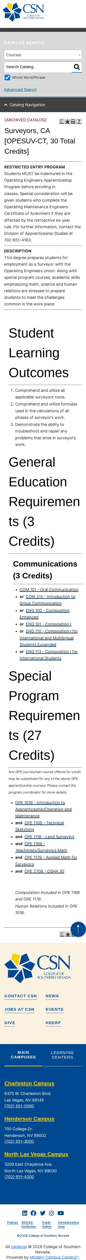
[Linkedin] (24, 1213)
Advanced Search (20, 89)
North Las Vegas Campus (36, 1154)
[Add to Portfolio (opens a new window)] (67, 121)
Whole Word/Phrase (28, 77)
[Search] (77, 67)
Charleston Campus (29, 1083)
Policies (12, 1222)
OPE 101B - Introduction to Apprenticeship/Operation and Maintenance (43, 809)
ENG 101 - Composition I (48, 624)
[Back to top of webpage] (78, 929)
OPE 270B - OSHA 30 (44, 871)
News (52, 996)
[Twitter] (43, 1213)
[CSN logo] (43, 968)
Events (55, 1009)
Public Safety (47, 1225)
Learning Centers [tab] (62, 1054)
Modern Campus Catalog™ (54, 1257)
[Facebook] (33, 1213)
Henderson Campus (29, 1119)
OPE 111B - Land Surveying (49, 836)
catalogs (19, 1246)
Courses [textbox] (13, 55)
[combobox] (43, 55)
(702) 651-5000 (19, 1106)
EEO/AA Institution (29, 1225)
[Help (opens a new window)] (79, 121)
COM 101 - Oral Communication (49, 589)
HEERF (53, 1023)
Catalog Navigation (27, 104)
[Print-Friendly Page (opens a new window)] (73, 121)
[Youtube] (61, 1213)
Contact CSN (20, 996)
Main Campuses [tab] (23, 1054)
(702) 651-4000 (19, 1177)
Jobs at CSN (19, 1009)
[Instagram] (51, 1213)
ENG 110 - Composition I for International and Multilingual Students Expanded (49, 638)
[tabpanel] (43, 1133)
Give (9, 1023)
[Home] (25, 12)
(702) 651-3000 (19, 1141)
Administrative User (68, 1225)
